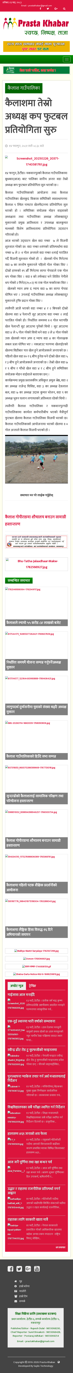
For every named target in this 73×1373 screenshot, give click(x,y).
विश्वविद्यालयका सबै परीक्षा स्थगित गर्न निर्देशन (36, 1107)
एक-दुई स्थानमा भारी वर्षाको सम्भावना (31, 1021)
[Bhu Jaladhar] (36, 564)
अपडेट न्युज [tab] (16, 986)
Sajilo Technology (43, 1366)
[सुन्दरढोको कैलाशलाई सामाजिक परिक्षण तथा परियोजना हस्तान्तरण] (36, 784)
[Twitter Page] (20, 1269)
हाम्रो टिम (23, 1296)
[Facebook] (40, 8)
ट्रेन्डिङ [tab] (32, 986)
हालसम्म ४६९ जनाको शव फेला (27, 1134)
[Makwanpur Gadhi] (36, 542)
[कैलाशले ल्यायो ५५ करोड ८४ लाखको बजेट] (36, 606)
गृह (20, 1281)
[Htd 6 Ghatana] (36, 974)
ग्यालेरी (22, 1291)
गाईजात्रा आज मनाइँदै (21, 995)
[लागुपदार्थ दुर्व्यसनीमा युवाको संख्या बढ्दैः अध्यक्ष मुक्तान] (36, 695)
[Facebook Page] (11, 1269)
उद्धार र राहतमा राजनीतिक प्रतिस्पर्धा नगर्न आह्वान (34, 1191)
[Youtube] (37, 1269)
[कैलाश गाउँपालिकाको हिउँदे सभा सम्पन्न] (36, 740)
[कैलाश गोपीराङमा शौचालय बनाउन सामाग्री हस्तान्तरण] (36, 829)
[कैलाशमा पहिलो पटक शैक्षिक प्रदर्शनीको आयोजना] (36, 873)
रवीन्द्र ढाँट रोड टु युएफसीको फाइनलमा (32, 1050)
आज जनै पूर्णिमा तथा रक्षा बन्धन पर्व (30, 1162)
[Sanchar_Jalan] (36, 966)
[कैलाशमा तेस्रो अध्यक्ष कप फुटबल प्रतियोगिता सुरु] (36, 162)
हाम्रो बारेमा (24, 1286)
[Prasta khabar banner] (36, 46)
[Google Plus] (56, 8)
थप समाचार (60, 1247)
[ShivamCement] (36, 70)
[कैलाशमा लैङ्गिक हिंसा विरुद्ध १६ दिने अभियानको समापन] (36, 918)
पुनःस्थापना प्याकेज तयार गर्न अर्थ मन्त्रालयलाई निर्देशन (36, 1079)
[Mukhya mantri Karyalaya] (36, 951)
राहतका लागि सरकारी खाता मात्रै (28, 1220)
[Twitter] (47, 8)
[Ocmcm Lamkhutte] (36, 958)
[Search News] (64, 8)
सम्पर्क (22, 1301)
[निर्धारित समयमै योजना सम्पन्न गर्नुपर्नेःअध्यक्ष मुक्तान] (36, 651)
